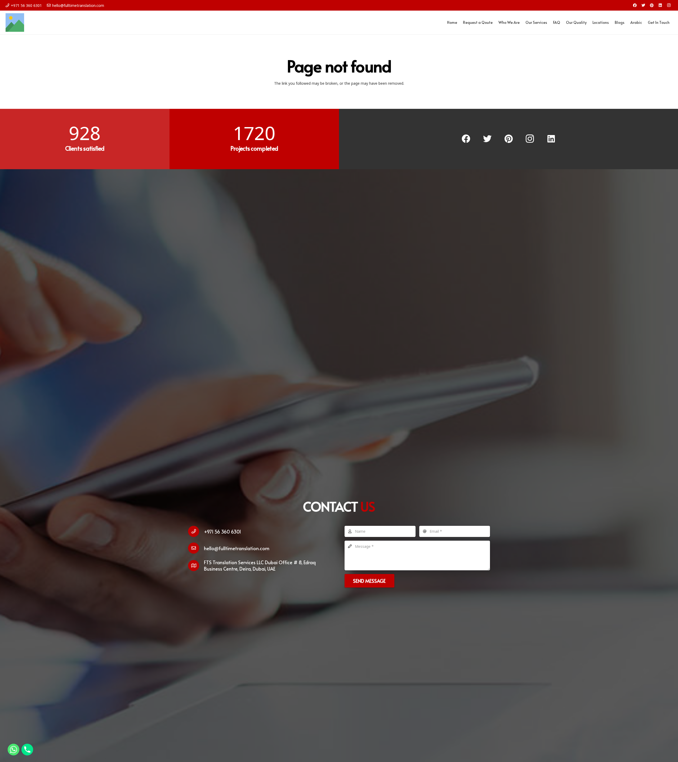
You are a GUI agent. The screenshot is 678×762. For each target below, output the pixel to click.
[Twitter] (643, 5)
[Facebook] (635, 5)
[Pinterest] (651, 5)
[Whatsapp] (13, 749)
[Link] (15, 22)
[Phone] (27, 749)
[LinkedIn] (660, 5)
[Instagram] (668, 5)
